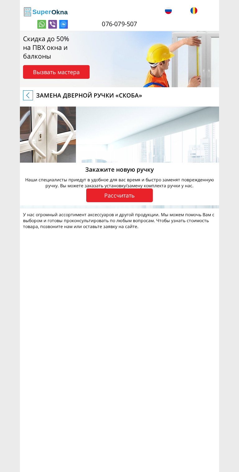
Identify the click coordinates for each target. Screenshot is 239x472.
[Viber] (52, 24)
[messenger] (63, 24)
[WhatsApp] (41, 24)
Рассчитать (119, 195)
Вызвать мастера (56, 72)
